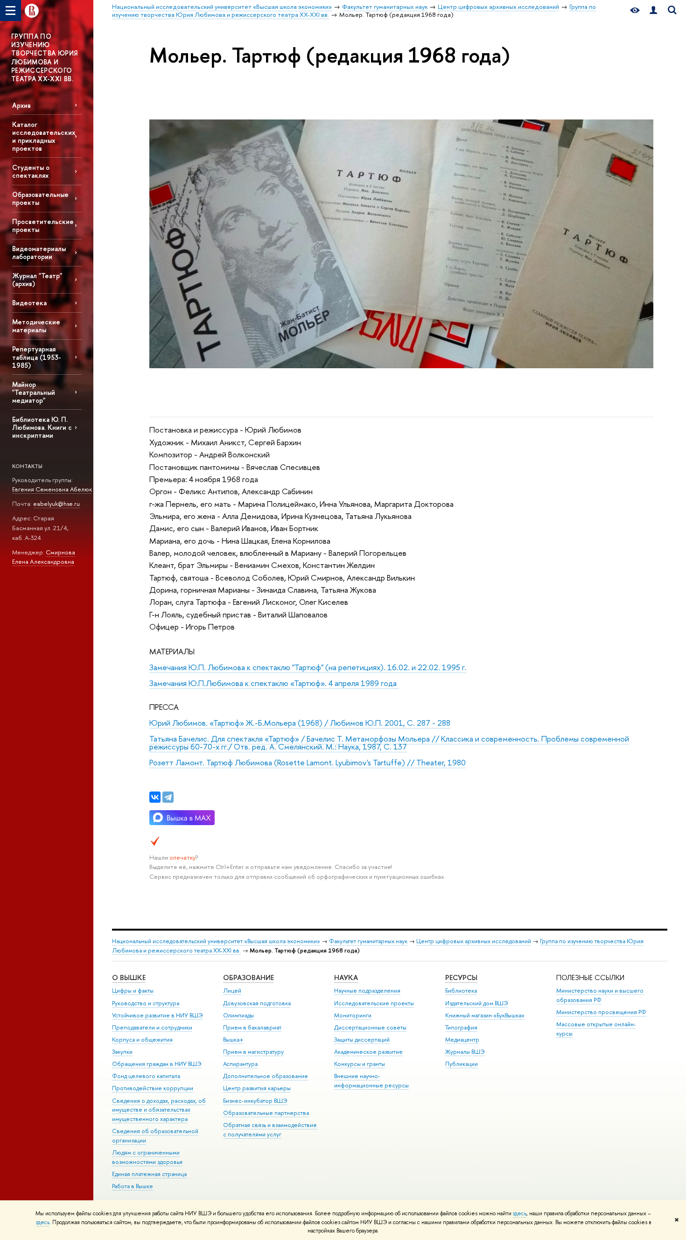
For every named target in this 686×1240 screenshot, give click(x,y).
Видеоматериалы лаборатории (39, 252)
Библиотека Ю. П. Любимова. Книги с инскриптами (42, 427)
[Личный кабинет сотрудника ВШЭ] (653, 10)
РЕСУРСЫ (461, 977)
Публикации (461, 1064)
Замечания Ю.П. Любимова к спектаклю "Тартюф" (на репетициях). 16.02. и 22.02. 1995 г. (307, 667)
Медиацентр (462, 1040)
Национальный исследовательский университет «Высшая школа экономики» (216, 941)
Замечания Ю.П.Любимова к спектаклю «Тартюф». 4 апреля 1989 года (274, 683)
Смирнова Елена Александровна (43, 557)
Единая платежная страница (149, 1174)
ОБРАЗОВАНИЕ (248, 977)
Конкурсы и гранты (359, 1064)
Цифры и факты (133, 991)
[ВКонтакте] (155, 797)
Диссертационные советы (370, 1027)
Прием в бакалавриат (252, 1027)
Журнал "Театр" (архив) (37, 279)
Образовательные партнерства (266, 1113)
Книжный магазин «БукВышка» (485, 1015)
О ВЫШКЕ (129, 977)
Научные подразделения (367, 991)
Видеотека (29, 302)
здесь (519, 1213)
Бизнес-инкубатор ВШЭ (255, 1101)
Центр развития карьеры (257, 1088)
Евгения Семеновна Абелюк (52, 489)
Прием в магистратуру (253, 1052)
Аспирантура (240, 1064)
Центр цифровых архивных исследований (473, 941)
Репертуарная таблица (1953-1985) (36, 356)
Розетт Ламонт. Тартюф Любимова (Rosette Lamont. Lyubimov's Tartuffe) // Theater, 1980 (307, 762)
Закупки (122, 1052)
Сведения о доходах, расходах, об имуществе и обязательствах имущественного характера (159, 1110)
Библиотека (461, 991)
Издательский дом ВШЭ (476, 1003)
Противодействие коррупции (152, 1088)
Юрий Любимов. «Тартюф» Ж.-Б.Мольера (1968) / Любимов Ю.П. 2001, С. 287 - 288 (299, 722)
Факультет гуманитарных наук (368, 941)
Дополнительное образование (265, 1076)
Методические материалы (36, 325)
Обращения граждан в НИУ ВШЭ (157, 1064)
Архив (21, 105)
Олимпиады (238, 1015)
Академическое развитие (368, 1052)
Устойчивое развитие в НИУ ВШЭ (157, 1015)
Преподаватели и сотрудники (152, 1027)
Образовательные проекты (40, 198)
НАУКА (346, 977)
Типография (461, 1027)
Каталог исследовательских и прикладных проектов (43, 136)
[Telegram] (168, 797)
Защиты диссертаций (362, 1040)
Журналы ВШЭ (465, 1052)
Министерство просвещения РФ (601, 1012)
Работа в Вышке (132, 1186)
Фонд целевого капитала (146, 1076)
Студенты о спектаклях (30, 171)
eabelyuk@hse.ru (56, 503)
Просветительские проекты (43, 225)
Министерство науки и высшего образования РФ (600, 995)
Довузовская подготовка (257, 1003)
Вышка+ (233, 1040)
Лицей (232, 991)
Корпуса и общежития (142, 1040)
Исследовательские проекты (374, 1003)
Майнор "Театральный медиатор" (33, 392)
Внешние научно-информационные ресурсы (371, 1080)
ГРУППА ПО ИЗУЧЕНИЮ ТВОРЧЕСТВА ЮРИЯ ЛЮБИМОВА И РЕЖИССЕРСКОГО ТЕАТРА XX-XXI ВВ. (44, 57)
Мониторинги (352, 1015)
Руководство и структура (145, 1003)
